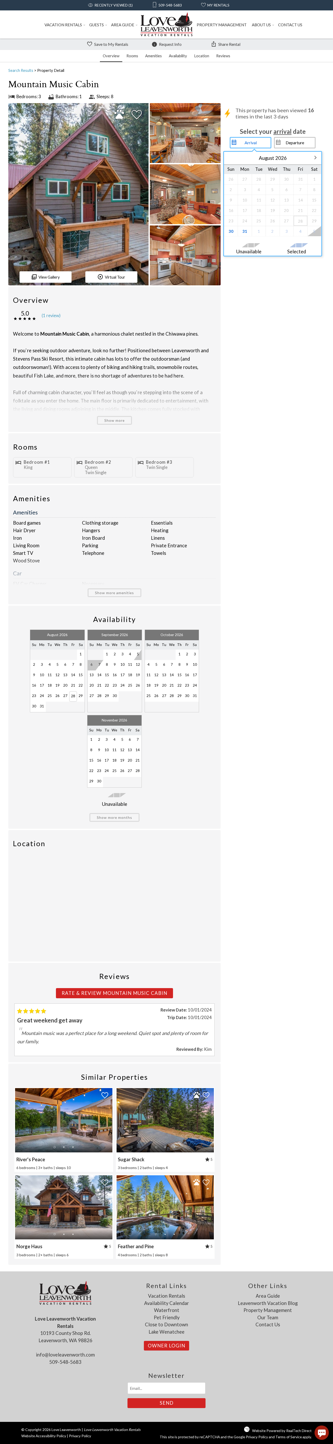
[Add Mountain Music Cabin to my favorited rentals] (136, 114)
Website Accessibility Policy (43, 1436)
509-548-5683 (65, 1362)
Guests (96, 24)
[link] (63, 1129)
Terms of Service (289, 1437)
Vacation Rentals (63, 24)
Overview (111, 55)
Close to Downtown (166, 1324)
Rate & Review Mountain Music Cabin (114, 993)
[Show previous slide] (17, 1120)
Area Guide (122, 24)
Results (20, 70)
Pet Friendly (167, 1317)
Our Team (267, 1317)
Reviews (223, 55)
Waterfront (166, 1310)
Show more (114, 420)
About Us (261, 24)
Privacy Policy (80, 1436)
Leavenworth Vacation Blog (268, 1303)
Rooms (132, 55)
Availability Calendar (166, 1303)
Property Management (222, 24)
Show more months (114, 817)
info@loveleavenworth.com (65, 1355)
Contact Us (290, 24)
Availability (178, 55)
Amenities (153, 55)
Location (201, 55)
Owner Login (166, 1345)
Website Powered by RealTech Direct (282, 1430)
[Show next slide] (110, 1120)
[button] (64, 1147)
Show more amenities (114, 593)
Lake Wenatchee (166, 1332)
